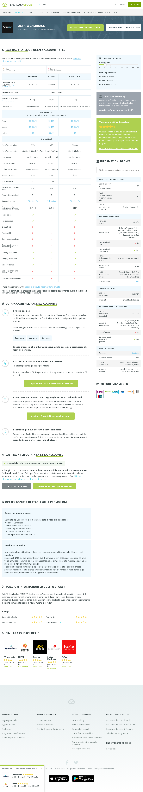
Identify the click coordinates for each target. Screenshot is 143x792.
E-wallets (32, 12)
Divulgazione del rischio (104, 768)
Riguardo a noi (8, 724)
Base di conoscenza (81, 724)
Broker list (110, 748)
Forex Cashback (44, 720)
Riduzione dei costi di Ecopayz (119, 729)
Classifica (55, 12)
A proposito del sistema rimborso (87, 737)
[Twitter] (76, 762)
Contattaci (6, 729)
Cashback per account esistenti (124, 27)
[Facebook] (67, 762)
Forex (43, 5)
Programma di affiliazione (13, 733)
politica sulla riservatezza (81, 768)
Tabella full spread (9, 101)
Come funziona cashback (83, 733)
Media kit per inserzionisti (13, 737)
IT (113, 5)
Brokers (19, 12)
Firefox (34, 338)
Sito (137, 281)
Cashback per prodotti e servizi (51, 729)
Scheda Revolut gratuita (117, 733)
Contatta (135, 353)
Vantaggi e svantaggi (81, 748)
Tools (115, 12)
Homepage (7, 12)
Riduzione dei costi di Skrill (118, 720)
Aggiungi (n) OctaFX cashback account (50, 416)
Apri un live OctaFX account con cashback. (52, 383)
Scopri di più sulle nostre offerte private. (42, 287)
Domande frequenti (81, 729)
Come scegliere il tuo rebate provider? (84, 743)
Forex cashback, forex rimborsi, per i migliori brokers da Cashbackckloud (71, 701)
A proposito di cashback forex (97, 12)
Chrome (20, 338)
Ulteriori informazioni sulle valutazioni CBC (118, 148)
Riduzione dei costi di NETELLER (120, 724)
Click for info (33, 201)
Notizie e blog (78, 720)
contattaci (44, 473)
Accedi (122, 4)
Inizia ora (134, 4)
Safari (47, 338)
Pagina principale (9, 720)
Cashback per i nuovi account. (85, 27)
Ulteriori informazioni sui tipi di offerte (118, 110)
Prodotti (44, 12)
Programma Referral (72, 12)
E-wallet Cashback (45, 724)
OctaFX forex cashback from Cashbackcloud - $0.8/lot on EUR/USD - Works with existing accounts (17, 5)
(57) (59, 622)
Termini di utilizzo (61, 768)
